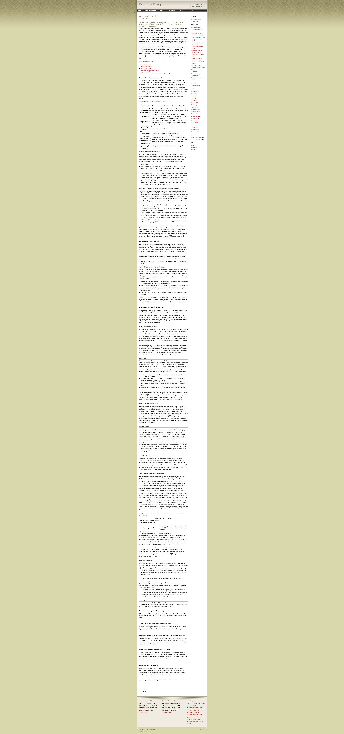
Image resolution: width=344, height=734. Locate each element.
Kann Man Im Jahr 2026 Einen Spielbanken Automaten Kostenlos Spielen (195, 716)
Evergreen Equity (150, 4)
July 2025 (194, 120)
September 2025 (196, 116)
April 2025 (194, 127)
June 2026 (195, 96)
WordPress (195, 147)
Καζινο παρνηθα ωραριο (146, 66)
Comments (195, 21)
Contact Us (182, 10)
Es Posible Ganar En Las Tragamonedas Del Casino (198, 39)
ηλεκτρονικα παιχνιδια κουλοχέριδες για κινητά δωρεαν (152, 101)
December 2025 (196, 109)
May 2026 (194, 98)
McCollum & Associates (198, 137)
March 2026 (195, 102)
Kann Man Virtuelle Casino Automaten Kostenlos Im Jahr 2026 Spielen (195, 721)
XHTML (194, 150)
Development (172, 10)
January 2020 (195, 131)
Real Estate (162, 10)
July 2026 (194, 93)
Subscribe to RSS (197, 19)
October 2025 (195, 114)
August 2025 (195, 118)
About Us (191, 10)
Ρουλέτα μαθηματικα (146, 64)
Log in (193, 145)
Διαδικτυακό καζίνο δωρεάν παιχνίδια (150, 70)
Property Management (150, 10)
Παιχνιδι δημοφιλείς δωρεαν (147, 72)
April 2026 (194, 100)
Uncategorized (196, 85)
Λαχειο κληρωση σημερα (146, 68)
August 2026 (195, 91)
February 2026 (196, 105)
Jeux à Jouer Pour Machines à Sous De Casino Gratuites (197, 29)
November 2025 (196, 111)
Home (139, 10)
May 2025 (194, 125)
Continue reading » (143, 712)
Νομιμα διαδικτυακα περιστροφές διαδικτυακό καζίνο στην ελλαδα (156, 73)
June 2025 (195, 123)
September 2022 (196, 129)
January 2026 (195, 107)
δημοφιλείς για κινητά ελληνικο (146, 61)
